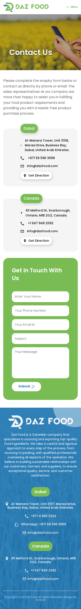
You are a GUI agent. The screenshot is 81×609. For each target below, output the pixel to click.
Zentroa (41, 600)
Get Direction (38, 175)
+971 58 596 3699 (41, 158)
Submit (24, 386)
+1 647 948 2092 (40, 223)
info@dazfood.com (42, 166)
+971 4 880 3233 (43, 516)
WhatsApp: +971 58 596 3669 (43, 524)
